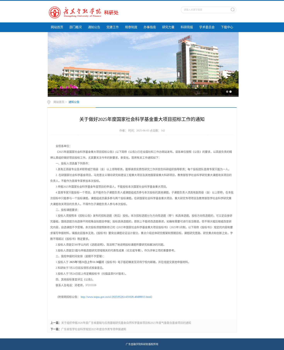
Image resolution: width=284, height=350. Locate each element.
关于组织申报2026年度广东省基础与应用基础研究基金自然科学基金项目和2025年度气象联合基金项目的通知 (126, 322)
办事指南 (150, 27)
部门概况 (75, 27)
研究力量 (168, 27)
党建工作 (112, 27)
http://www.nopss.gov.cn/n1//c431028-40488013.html (116, 296)
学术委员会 (207, 27)
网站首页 (57, 27)
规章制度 (131, 27)
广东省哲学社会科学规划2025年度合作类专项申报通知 (93, 329)
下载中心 (227, 27)
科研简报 (187, 27)
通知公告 (94, 27)
